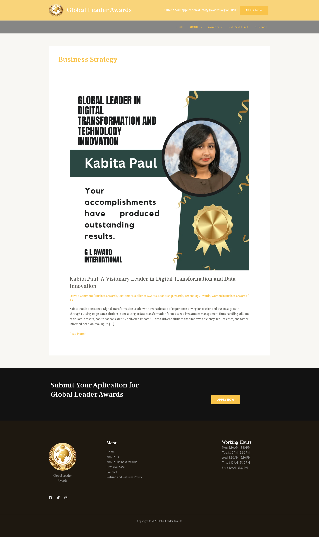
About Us (113, 457)
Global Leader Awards (99, 10)
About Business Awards (122, 462)
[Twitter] (58, 497)
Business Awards (106, 296)
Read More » (78, 333)
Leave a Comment (81, 296)
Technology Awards (197, 296)
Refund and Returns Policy (124, 477)
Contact (261, 27)
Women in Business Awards (229, 296)
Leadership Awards (170, 296)
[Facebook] (50, 497)
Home (179, 27)
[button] (225, 399)
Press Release (239, 27)
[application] (200, 27)
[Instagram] (66, 497)
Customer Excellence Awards (138, 296)
